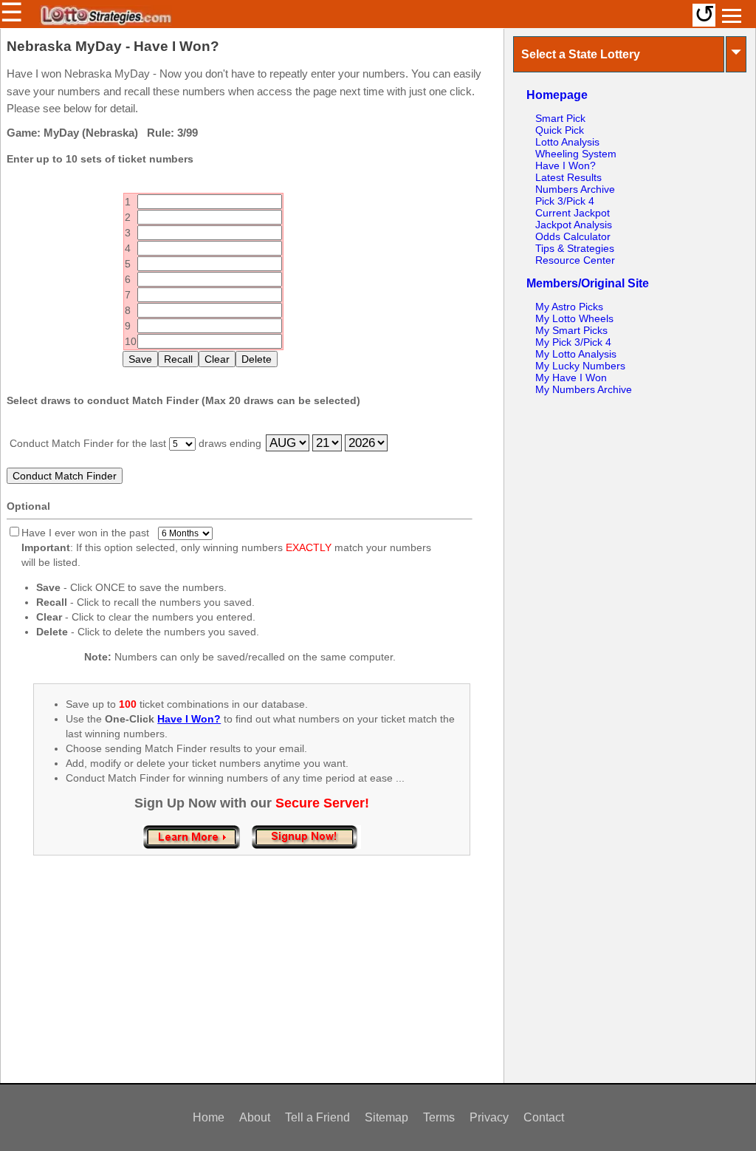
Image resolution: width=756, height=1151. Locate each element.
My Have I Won (571, 377)
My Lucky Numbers (580, 366)
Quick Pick (559, 130)
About (254, 1117)
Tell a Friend (317, 1117)
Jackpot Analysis (573, 224)
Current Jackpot (572, 213)
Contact (543, 1117)
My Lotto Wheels (574, 318)
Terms (439, 1117)
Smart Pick (560, 118)
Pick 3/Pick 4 (564, 201)
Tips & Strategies (574, 248)
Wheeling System (575, 154)
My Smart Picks (571, 330)
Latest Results (568, 177)
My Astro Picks (569, 306)
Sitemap (386, 1117)
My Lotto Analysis (575, 354)
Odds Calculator (573, 236)
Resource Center (575, 260)
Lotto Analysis (567, 142)
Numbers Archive (575, 189)
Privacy (489, 1117)
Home (208, 1117)
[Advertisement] (251, 984)
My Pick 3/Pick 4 (573, 342)
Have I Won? (565, 165)
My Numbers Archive (583, 389)
